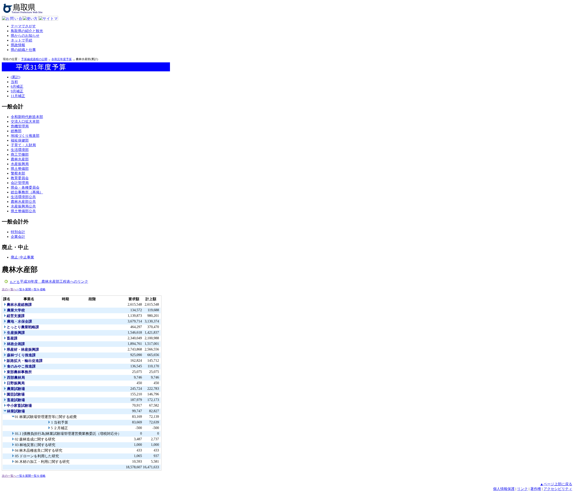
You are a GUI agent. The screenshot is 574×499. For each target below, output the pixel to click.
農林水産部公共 (23, 202)
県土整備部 (20, 169)
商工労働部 (20, 154)
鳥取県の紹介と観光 (27, 31)
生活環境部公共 (23, 197)
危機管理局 (20, 126)
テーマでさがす (23, 26)
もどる (15, 282)
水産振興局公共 (23, 206)
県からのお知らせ (25, 35)
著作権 (535, 489)
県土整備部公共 (23, 211)
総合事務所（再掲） (27, 192)
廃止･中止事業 (22, 257)
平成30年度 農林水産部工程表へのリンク (54, 281)
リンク (522, 489)
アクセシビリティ (558, 489)
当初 (14, 82)
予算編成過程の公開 (34, 59)
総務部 (16, 131)
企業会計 (18, 237)
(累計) (15, 77)
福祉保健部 (20, 140)
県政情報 (18, 45)
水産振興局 (20, 164)
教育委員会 (20, 178)
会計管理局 (20, 183)
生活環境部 (20, 150)
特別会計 (18, 232)
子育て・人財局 (23, 145)
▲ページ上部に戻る (556, 484)
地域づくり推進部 (25, 136)
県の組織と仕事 (23, 50)
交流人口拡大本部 (25, 121)
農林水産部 (20, 159)
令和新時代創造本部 (27, 117)
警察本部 (18, 173)
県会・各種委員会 (25, 187)
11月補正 (18, 96)
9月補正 (17, 91)
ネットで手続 (21, 40)
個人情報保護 (504, 489)
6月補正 (17, 86)
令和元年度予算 (61, 59)
